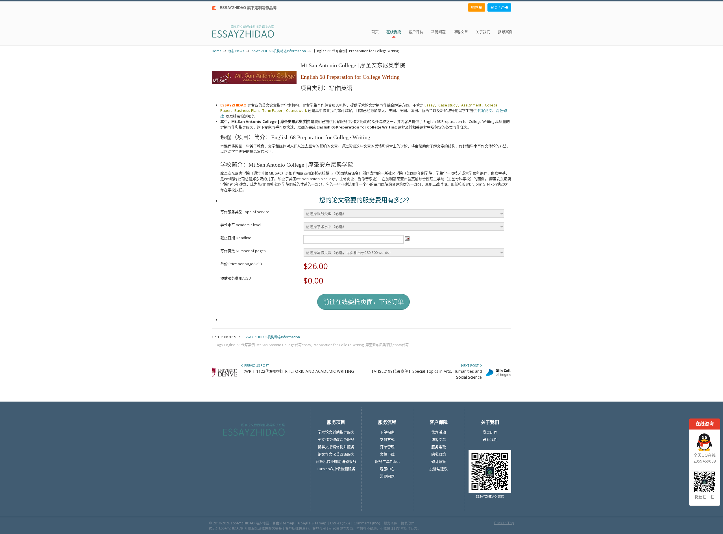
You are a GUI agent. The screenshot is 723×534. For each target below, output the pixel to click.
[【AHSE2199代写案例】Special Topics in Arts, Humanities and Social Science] (498, 380)
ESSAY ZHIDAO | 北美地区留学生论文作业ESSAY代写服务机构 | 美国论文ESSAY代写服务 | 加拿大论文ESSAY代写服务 (248, 31)
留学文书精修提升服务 (336, 446)
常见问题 (387, 476)
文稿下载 (387, 454)
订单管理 (387, 446)
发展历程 (490, 432)
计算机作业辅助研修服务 (336, 461)
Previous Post (256, 365)
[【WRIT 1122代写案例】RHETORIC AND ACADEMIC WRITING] (224, 380)
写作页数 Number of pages (243, 250)
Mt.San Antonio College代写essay (283, 345)
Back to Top (504, 522)
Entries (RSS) (340, 523)
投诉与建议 (438, 468)
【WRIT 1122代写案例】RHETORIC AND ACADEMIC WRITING (297, 371)
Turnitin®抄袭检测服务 (336, 468)
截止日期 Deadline (235, 237)
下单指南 (387, 432)
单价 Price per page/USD (241, 263)
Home (216, 51)
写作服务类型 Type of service (244, 211)
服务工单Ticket (387, 461)
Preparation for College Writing (338, 345)
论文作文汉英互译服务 (336, 454)
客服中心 (387, 468)
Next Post (470, 365)
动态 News (236, 51)
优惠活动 (438, 432)
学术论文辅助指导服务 (336, 432)
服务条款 (438, 446)
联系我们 (490, 439)
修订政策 (438, 461)
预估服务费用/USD (235, 278)
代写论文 (485, 110)
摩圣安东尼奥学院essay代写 (387, 345)
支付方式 (387, 439)
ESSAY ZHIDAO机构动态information (278, 51)
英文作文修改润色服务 (336, 439)
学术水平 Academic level (240, 224)
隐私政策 (438, 454)
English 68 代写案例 (239, 345)
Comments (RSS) (367, 523)
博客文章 (438, 439)
